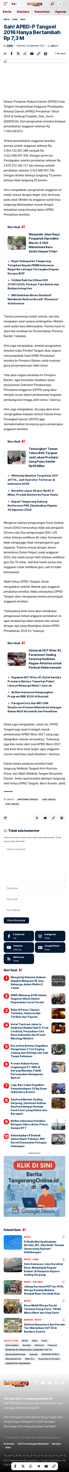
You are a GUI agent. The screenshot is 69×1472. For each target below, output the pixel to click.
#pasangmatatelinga (15, 1354)
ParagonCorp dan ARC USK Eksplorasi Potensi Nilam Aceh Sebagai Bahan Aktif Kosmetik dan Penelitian (34, 707)
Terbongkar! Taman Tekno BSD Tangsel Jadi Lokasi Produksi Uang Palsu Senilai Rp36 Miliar (43, 457)
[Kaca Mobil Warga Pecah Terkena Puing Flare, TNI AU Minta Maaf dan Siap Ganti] (13, 1306)
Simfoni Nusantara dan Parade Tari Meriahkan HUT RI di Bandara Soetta (44, 1328)
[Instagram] (50, 936)
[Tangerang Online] (34, 3)
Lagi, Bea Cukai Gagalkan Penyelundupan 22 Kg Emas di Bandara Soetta (29, 1088)
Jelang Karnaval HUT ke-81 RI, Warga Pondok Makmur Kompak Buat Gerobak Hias (44, 1290)
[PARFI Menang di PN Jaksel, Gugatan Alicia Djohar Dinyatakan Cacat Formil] (58, 998)
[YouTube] (42, 1383)
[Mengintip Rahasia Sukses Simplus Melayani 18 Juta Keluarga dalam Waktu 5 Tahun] (58, 980)
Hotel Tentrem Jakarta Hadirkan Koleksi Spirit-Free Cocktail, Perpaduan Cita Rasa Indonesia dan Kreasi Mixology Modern (29, 1031)
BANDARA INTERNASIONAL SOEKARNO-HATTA (29, 1350)
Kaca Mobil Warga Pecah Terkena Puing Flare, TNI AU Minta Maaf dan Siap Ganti (42, 1309)
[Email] (32, 53)
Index (22, 19)
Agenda (33, 1354)
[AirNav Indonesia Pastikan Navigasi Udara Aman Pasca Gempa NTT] (58, 1124)
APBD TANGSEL (49, 799)
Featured (38, 1282)
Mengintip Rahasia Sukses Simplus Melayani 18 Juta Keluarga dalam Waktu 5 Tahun (28, 982)
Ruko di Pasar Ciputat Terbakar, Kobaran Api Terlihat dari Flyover (25, 1013)
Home (14, 19)
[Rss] (62, 1383)
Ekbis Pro (29, 1359)
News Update (12, 1345)
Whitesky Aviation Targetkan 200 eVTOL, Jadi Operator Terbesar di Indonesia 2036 (33, 479)
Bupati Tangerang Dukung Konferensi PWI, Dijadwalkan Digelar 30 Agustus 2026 (32, 505)
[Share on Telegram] (38, 1466)
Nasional (39, 1345)
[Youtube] (19, 947)
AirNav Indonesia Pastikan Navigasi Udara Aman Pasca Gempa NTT (29, 1124)
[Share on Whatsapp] (25, 53)
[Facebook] (19, 936)
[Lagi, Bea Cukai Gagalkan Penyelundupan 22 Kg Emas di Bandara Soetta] (58, 1088)
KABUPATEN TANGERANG (18, 1363)
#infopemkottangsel (27, 799)
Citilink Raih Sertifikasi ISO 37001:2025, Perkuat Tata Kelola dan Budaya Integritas (33, 284)
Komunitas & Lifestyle (49, 1359)
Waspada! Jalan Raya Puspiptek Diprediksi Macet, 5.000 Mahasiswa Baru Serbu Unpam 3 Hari (44, 242)
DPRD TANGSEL (12, 804)
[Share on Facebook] (11, 53)
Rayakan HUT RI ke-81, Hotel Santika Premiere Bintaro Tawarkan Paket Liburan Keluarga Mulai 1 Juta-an (34, 681)
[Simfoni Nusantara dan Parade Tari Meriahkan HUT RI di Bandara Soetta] (13, 1325)
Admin (10, 45)
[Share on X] (18, 53)
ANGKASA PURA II (50, 1354)
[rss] (19, 959)
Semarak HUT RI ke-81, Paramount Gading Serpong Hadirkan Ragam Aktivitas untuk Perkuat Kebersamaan (45, 659)
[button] (7, 3)
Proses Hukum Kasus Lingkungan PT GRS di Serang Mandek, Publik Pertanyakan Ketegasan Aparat (27, 1070)
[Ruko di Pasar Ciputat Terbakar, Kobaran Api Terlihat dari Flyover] (58, 1013)
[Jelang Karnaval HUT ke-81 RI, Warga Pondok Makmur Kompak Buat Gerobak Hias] (13, 1287)
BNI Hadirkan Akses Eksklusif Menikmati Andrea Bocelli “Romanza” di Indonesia (33, 299)
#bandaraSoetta (13, 1359)
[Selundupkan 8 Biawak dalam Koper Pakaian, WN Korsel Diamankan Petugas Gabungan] (58, 1139)
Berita (7, 19)
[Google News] (50, 947)
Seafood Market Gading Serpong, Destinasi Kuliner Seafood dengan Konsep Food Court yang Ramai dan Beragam (29, 1106)
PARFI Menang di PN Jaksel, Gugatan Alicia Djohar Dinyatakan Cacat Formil (29, 999)
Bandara (28, 1320)
